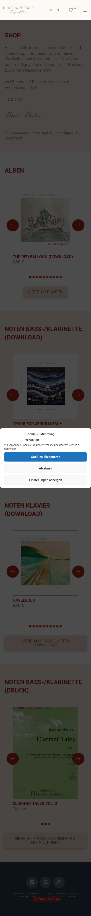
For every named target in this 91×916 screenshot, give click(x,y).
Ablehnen (45, 468)
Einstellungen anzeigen (45, 480)
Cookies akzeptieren (45, 457)
